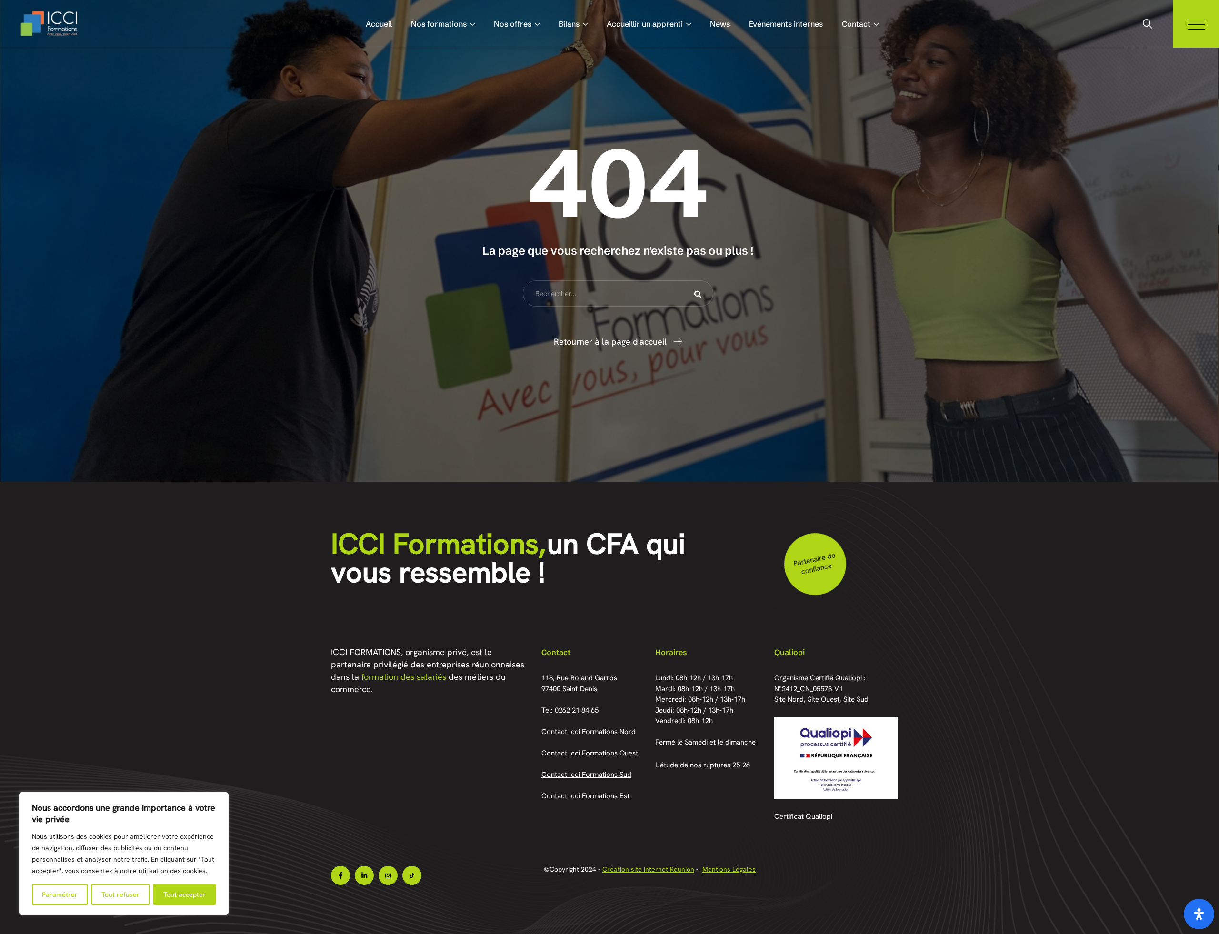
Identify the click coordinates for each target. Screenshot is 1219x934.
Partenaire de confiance (814, 563)
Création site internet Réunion (648, 869)
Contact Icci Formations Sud (586, 774)
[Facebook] (340, 875)
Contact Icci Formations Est (585, 796)
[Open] (1199, 914)
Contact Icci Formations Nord (588, 731)
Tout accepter (184, 894)
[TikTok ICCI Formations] (411, 875)
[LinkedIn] (364, 875)
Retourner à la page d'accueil (610, 341)
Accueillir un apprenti (645, 24)
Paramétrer (60, 894)
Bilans (569, 24)
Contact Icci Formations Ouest (589, 753)
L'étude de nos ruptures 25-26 (702, 765)
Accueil (379, 24)
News (720, 24)
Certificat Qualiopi (803, 816)
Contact (856, 24)
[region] (124, 853)
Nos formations (439, 24)
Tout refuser (120, 894)
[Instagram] (388, 875)
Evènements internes (786, 24)
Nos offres (512, 24)
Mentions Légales (729, 869)
